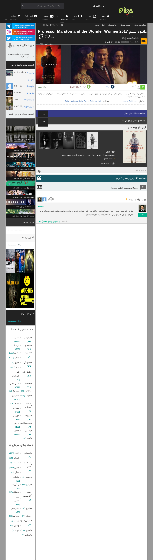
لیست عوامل (125, 25)
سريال (75, 18)
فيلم (89, 18)
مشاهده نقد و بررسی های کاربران (131, 178)
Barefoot (110, 152)
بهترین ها (30, 93)
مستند (16, 403)
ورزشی (16, 423)
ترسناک (16, 345)
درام (137, 38)
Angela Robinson (130, 101)
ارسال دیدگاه (112, 25)
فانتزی (28, 391)
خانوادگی (27, 362)
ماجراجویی (14, 395)
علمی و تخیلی (16, 499)
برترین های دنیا (28, 106)
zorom (41, 207)
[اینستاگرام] (20, 33)
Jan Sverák (105, 164)
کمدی (106, 158)
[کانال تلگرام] (20, 27)
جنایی (16, 353)
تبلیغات (11, 18)
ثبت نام (96, 6)
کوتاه (29, 438)
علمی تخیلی (14, 383)
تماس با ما (29, 18)
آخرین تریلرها (28, 238)
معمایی (16, 408)
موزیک (28, 415)
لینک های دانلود (140, 25)
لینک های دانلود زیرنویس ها (134, 120)
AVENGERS (29, 100)
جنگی (16, 357)
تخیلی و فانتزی (27, 464)
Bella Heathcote (71, 101)
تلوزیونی (27, 353)
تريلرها (45, 18)
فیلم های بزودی (27, 314)
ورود (102, 6)
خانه (103, 18)
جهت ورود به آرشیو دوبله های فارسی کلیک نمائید (21, 55)
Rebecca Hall (95, 101)
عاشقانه (28, 383)
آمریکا (108, 87)
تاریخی (28, 345)
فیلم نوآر (15, 391)
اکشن (16, 337)
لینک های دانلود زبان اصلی (134, 113)
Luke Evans (84, 101)
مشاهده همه (12, 245)
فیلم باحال (30, 86)
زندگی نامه (131, 38)
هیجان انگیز (26, 423)
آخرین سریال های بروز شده (21, 114)
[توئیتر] (20, 39)
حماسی (28, 477)
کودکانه (28, 535)
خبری (17, 362)
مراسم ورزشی (28, 405)
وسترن (28, 430)
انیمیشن (27, 337)
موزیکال (16, 415)
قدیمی (28, 395)
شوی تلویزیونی (15, 374)
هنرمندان (63, 21)
